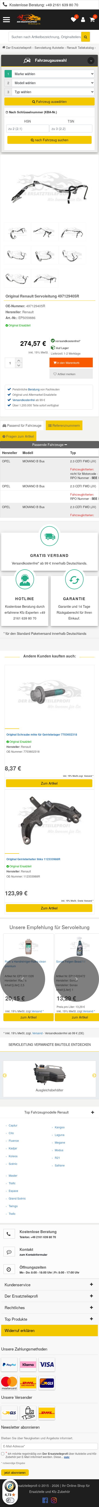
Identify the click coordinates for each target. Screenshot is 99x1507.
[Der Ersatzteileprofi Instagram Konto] (53, 1501)
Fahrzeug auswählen (51, 101)
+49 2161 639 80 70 (62, 4)
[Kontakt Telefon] (9, 1234)
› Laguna (58, 1135)
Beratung (34, 389)
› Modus (57, 1150)
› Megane (58, 1142)
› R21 (56, 1158)
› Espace (12, 1191)
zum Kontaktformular (33, 1254)
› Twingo (12, 1206)
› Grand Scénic (16, 1198)
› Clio (10, 1133)
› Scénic (11, 1164)
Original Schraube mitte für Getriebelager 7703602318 (41, 734)
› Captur (11, 1125)
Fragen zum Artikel (19, 436)
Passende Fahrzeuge (48, 444)
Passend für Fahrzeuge (23, 425)
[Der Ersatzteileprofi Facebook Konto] (45, 1501)
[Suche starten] (85, 37)
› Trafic (10, 1183)
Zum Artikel (49, 783)
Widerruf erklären (20, 1330)
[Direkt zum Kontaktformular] (9, 1251)
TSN (71, 121)
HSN (27, 121)
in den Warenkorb (67, 363)
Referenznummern (66, 425)
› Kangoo (58, 1127)
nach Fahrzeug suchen (51, 140)
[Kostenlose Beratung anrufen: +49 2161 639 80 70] (3, 5)
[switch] (10, 1500)
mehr (67, 1457)
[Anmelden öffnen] (82, 19)
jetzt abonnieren (15, 1472)
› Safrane (58, 1165)
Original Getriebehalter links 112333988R (33, 859)
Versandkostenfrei (23, 400)
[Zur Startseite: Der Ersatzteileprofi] (29, 19)
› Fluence (12, 1140)
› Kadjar (11, 1148)
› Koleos (11, 1156)
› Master (11, 1175)
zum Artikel (28, 1017)
